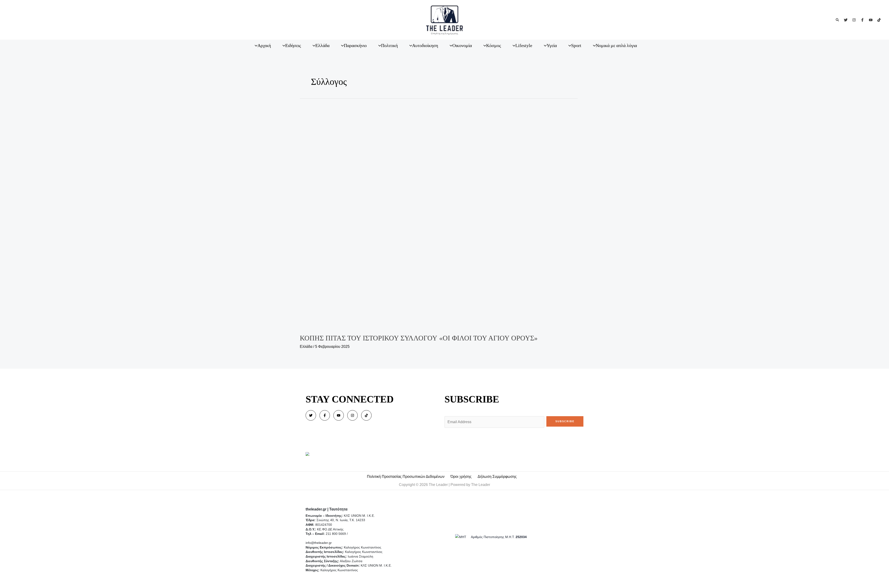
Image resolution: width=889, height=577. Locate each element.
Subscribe (564, 421)
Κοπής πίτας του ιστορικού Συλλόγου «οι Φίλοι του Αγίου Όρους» (419, 338)
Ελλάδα (306, 347)
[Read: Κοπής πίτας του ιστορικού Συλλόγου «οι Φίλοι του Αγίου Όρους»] (444, 215)
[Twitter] (846, 20)
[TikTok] (879, 20)
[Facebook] (862, 20)
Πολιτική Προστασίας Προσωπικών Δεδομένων (405, 477)
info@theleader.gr (319, 543)
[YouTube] (871, 20)
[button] (837, 19)
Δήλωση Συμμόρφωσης (497, 477)
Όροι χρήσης (461, 477)
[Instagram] (854, 20)
